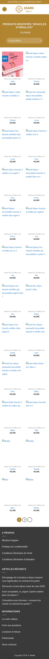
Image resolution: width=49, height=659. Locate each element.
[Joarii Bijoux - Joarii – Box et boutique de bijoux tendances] (24, 9)
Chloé (36, 314)
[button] (4, 9)
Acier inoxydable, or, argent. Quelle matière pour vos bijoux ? (23, 593)
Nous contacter (9, 644)
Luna (36, 120)
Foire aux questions (11, 625)
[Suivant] (29, 519)
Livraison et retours (11, 632)
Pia (36, 275)
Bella (36, 391)
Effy (36, 430)
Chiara (36, 81)
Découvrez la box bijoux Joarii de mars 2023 (23, 586)
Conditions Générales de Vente (17, 553)
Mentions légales (10, 540)
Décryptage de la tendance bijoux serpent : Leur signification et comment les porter (22, 579)
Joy (36, 236)
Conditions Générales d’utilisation (18, 559)
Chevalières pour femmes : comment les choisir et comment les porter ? (21, 602)
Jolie (13, 81)
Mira (13, 508)
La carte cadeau (10, 619)
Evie (36, 159)
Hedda (13, 469)
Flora (36, 198)
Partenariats (8, 638)
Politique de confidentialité (15, 547)
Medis (36, 508)
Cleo (36, 353)
